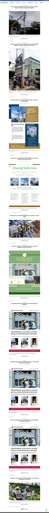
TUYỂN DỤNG (30, 2)
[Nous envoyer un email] (45, 0)
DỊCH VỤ (18, 2)
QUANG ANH (27, 47)
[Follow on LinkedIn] (47, 0)
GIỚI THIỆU (11, 2)
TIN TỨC (36, 2)
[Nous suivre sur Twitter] (44, 0)
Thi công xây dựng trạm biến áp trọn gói (15, 212)
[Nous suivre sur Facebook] (43, 0)
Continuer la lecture (24, 38)
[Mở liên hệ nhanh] (46, 510)
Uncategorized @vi (24, 214)
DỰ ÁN (23, 2)
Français (1, 0)
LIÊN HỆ (41, 2)
